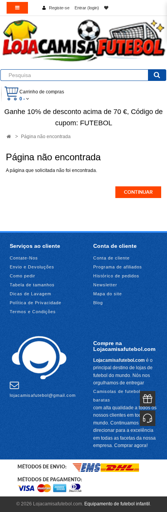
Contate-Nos (24, 258)
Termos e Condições (33, 311)
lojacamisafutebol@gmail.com (43, 395)
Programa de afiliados (117, 267)
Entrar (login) (87, 7)
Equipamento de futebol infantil (117, 504)
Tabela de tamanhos (32, 284)
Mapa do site (107, 293)
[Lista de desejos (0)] (106, 7)
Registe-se (59, 7)
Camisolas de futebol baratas (116, 395)
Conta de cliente (111, 258)
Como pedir (22, 276)
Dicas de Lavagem (30, 293)
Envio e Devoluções (32, 267)
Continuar (138, 192)
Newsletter (105, 284)
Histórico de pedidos (116, 276)
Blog (98, 302)
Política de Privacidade (35, 302)
